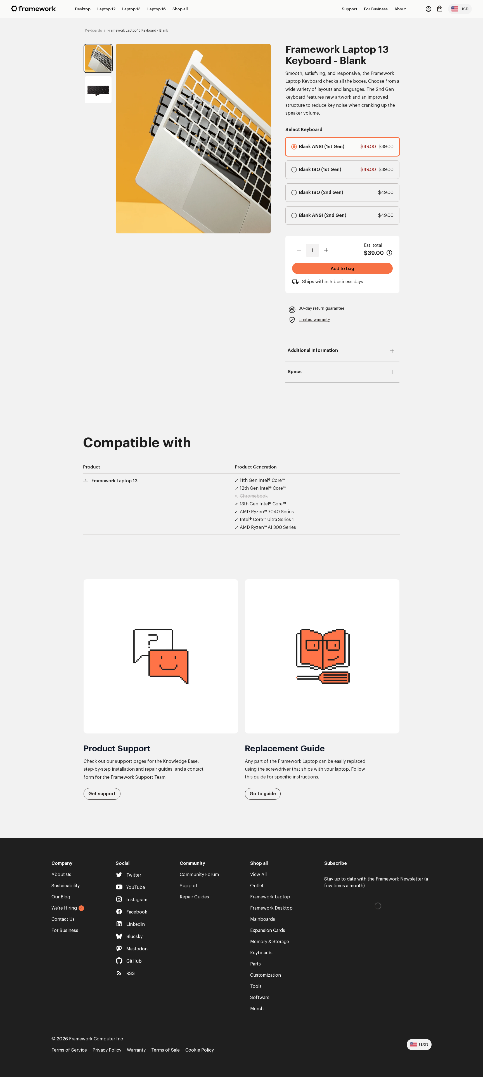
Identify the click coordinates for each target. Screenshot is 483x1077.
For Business (376, 8)
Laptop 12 (106, 8)
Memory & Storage (269, 941)
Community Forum (199, 874)
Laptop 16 (156, 8)
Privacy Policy (107, 1050)
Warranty (136, 1050)
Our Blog (60, 897)
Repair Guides (194, 897)
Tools (256, 986)
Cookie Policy (199, 1050)
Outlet (257, 886)
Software (259, 997)
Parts (255, 964)
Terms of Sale (165, 1050)
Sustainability (65, 886)
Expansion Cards (267, 930)
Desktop (83, 8)
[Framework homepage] (33, 8)
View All (258, 874)
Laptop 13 (131, 8)
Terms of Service (69, 1050)
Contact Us (63, 919)
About (400, 8)
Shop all (180, 8)
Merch (257, 1009)
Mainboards (262, 919)
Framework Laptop (270, 897)
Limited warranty (314, 320)
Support (349, 8)
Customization (265, 975)
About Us (61, 874)
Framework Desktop (271, 908)
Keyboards (261, 953)
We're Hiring (64, 908)
